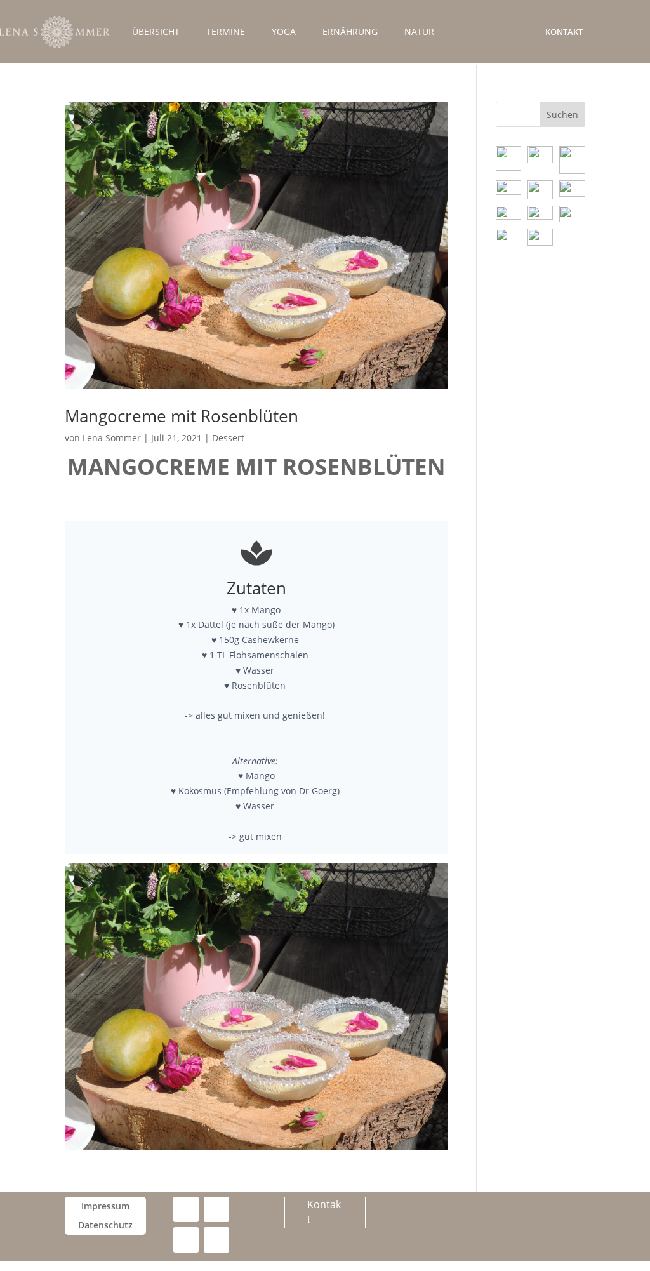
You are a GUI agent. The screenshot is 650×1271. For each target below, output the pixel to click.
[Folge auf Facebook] (186, 1209)
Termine (225, 32)
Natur (419, 32)
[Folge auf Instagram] (216, 1209)
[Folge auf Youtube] (186, 1240)
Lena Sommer (112, 438)
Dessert (228, 438)
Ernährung (350, 32)
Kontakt (564, 31)
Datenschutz (105, 1226)
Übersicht (156, 32)
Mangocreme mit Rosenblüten (181, 415)
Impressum (105, 1207)
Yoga (284, 32)
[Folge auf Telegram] (216, 1240)
